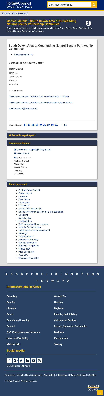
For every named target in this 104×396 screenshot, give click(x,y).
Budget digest (25, 193)
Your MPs (23, 254)
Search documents (28, 242)
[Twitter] (22, 360)
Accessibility (50, 374)
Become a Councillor (29, 257)
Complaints (36, 374)
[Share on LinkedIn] (41, 124)
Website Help (13, 344)
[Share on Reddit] (52, 124)
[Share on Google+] (33, 124)
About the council (18, 184)
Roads (10, 314)
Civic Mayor (24, 199)
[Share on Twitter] (29, 124)
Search (94, 4)
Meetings (23, 233)
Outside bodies (26, 236)
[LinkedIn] (28, 360)
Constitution (24, 205)
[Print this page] (58, 124)
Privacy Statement (78, 374)
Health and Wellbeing (17, 338)
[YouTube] (34, 360)
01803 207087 (24, 153)
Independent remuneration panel (34, 230)
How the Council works (30, 227)
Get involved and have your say (34, 224)
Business (59, 332)
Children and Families (65, 320)
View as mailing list (23, 54)
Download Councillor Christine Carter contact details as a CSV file (40, 102)
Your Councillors (27, 251)
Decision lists (25, 217)
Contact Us (10, 374)
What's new (24, 248)
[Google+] (15, 360)
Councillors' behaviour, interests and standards (41, 211)
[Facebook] (9, 360)
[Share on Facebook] (25, 124)
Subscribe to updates (29, 245)
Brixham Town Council (29, 190)
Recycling (12, 296)
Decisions (23, 214)
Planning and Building (65, 314)
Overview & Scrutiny (28, 239)
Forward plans (25, 221)
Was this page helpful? (24, 135)
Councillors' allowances (30, 208)
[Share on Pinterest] (37, 124)
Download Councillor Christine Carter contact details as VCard (39, 96)
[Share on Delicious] (48, 124)
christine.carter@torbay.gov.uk (23, 108)
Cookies (92, 374)
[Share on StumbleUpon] (44, 124)
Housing (58, 302)
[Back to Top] (100, 393)
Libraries (11, 308)
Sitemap (58, 344)
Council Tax (60, 296)
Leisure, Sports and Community (70, 326)
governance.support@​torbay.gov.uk (34, 149)
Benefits (11, 302)
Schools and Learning (18, 320)
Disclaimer (62, 374)
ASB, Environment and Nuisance (23, 332)
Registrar (59, 308)
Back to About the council (15, 13)
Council (11, 326)
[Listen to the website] (64, 124)
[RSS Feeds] (40, 360)
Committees (24, 202)
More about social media (18, 365)
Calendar (23, 196)
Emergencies (61, 338)
